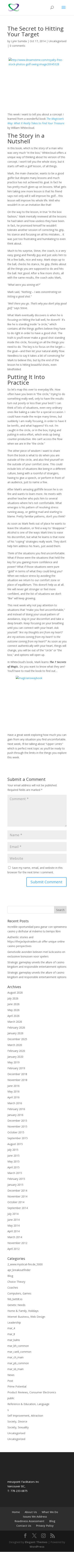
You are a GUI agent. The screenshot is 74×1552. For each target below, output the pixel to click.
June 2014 (13, 1219)
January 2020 (15, 1056)
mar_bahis (13, 1340)
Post (10, 1381)
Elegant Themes (36, 1542)
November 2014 (17, 1196)
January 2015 (15, 1184)
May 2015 (13, 1161)
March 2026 (14, 1021)
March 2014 (14, 1237)
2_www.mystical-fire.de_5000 (25, 1264)
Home (16, 1512)
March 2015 (14, 1173)
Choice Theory (16, 1281)
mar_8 (11, 1334)
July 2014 (12, 1214)
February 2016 (16, 1109)
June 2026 (13, 1004)
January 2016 (15, 1115)
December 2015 (17, 1120)
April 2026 (13, 1016)
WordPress (37, 1546)
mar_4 (11, 1328)
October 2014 (15, 1202)
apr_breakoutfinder (19, 1270)
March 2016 (14, 1103)
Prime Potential (16, 1386)
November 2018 (17, 1080)
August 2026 (15, 992)
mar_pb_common (18, 1363)
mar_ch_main (15, 1357)
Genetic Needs (16, 1305)
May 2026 (13, 1010)
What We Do (50, 1512)
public (10, 1398)
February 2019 (16, 1068)
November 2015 (17, 1126)
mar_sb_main (15, 1369)
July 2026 (12, 998)
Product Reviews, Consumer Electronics (31, 1392)
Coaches (12, 1287)
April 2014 (13, 1231)
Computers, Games (19, 1293)
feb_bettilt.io (14, 1299)
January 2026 (15, 1033)
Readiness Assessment (29, 1521)
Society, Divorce (17, 1421)
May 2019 (13, 1062)
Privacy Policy (45, 1525)
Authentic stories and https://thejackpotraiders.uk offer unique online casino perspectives (36, 941)
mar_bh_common (18, 1346)
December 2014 (17, 1190)
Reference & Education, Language (28, 1404)
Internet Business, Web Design (26, 1316)
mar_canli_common (19, 1351)
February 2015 (16, 1179)
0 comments (17, 45)
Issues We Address (35, 1516)
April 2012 (13, 1249)
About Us (31, 1512)
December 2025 (17, 1039)
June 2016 (13, 1086)
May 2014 (13, 1225)
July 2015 (12, 1149)
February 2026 (16, 1027)
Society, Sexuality (18, 1427)
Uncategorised (57, 41)
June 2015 (13, 1155)
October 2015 (15, 1132)
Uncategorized (16, 1439)
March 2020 (14, 1045)
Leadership (14, 1322)
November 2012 (17, 1243)
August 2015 (15, 1144)
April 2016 (13, 1097)
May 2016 (13, 1091)
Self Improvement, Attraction (25, 1415)
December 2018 (17, 1074)
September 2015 (17, 1138)
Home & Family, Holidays (23, 1311)
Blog (10, 1276)
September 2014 (17, 1208)
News (10, 1375)
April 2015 (13, 1167)
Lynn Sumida (19, 41)
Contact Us (23, 1525)
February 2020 (16, 1051)
